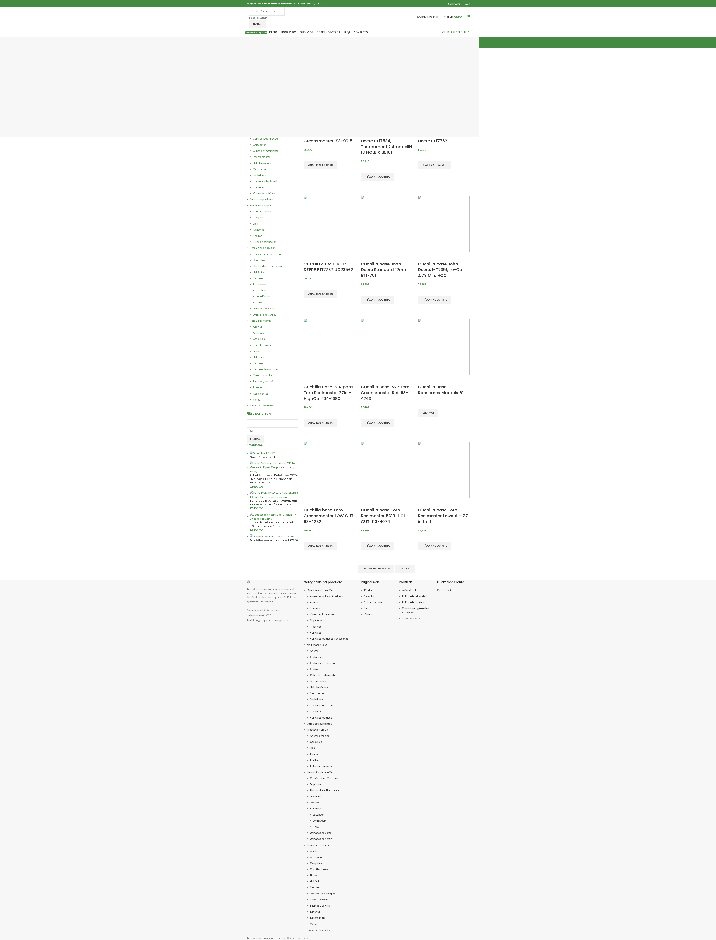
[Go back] (242, 43)
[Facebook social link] (437, 4)
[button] (320, 165)
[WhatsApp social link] (441, 4)
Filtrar (255, 438)
